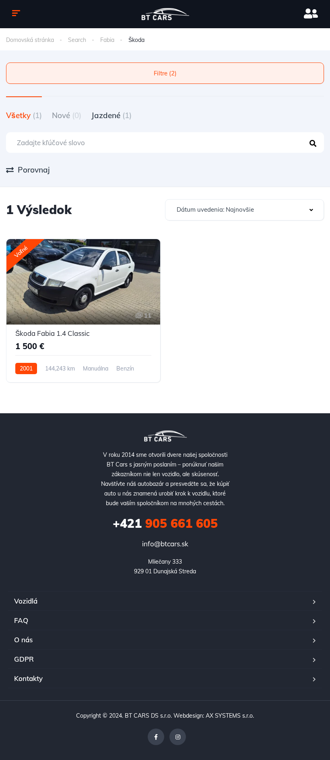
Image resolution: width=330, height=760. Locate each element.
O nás (23, 639)
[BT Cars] (165, 14)
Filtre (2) (165, 73)
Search (77, 40)
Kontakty (28, 678)
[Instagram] (177, 737)
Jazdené (111, 115)
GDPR (24, 659)
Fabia (107, 40)
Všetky (24, 115)
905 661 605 (165, 523)
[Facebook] (156, 737)
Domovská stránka (30, 40)
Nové (66, 115)
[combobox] (244, 210)
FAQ (21, 620)
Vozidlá (25, 601)
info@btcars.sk (165, 543)
